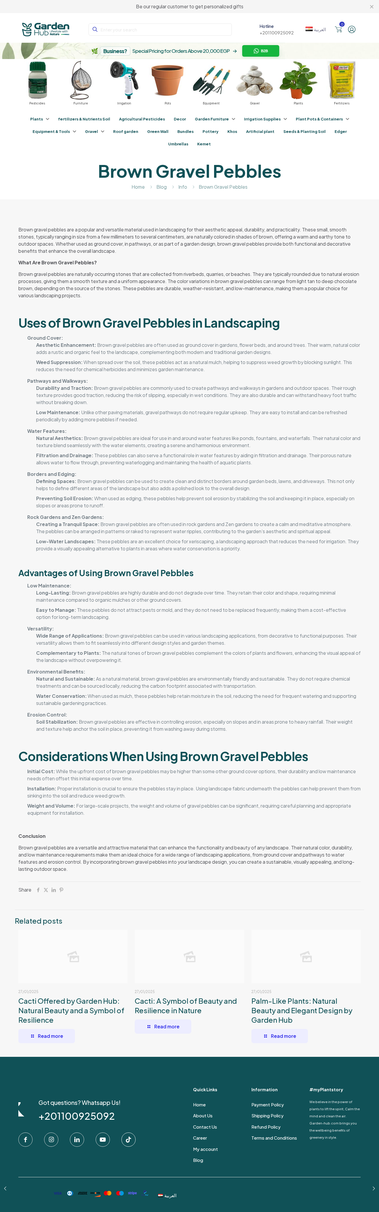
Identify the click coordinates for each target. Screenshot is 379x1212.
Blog (161, 187)
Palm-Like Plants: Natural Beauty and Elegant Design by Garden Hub (301, 1010)
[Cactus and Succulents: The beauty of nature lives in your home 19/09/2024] (374, 1188)
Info (182, 187)
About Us (203, 1115)
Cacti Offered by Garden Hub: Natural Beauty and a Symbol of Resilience (71, 1010)
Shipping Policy (267, 1115)
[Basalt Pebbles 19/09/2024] (5, 1188)
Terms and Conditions (274, 1137)
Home (138, 187)
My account (205, 1149)
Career (200, 1137)
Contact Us (205, 1127)
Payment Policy (267, 1104)
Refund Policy (266, 1127)
